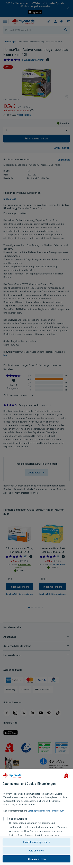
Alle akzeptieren (37, 858)
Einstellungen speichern (36, 842)
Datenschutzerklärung (39, 810)
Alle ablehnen (36, 850)
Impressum (58, 810)
